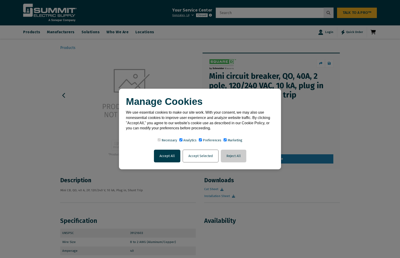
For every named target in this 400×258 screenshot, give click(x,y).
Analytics (189, 140)
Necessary (169, 140)
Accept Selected (200, 156)
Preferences (211, 140)
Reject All (233, 156)
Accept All (167, 156)
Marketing (234, 140)
